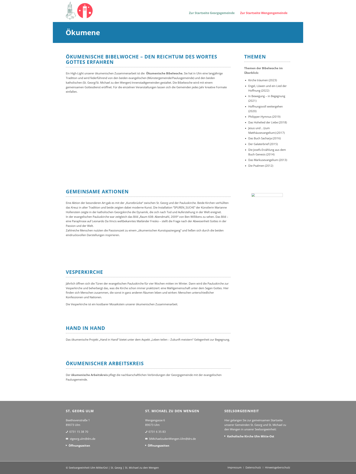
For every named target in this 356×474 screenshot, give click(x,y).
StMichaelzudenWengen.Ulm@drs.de (172, 439)
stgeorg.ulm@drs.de (82, 439)
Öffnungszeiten (79, 445)
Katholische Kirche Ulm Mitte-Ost (250, 436)
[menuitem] (211, 10)
